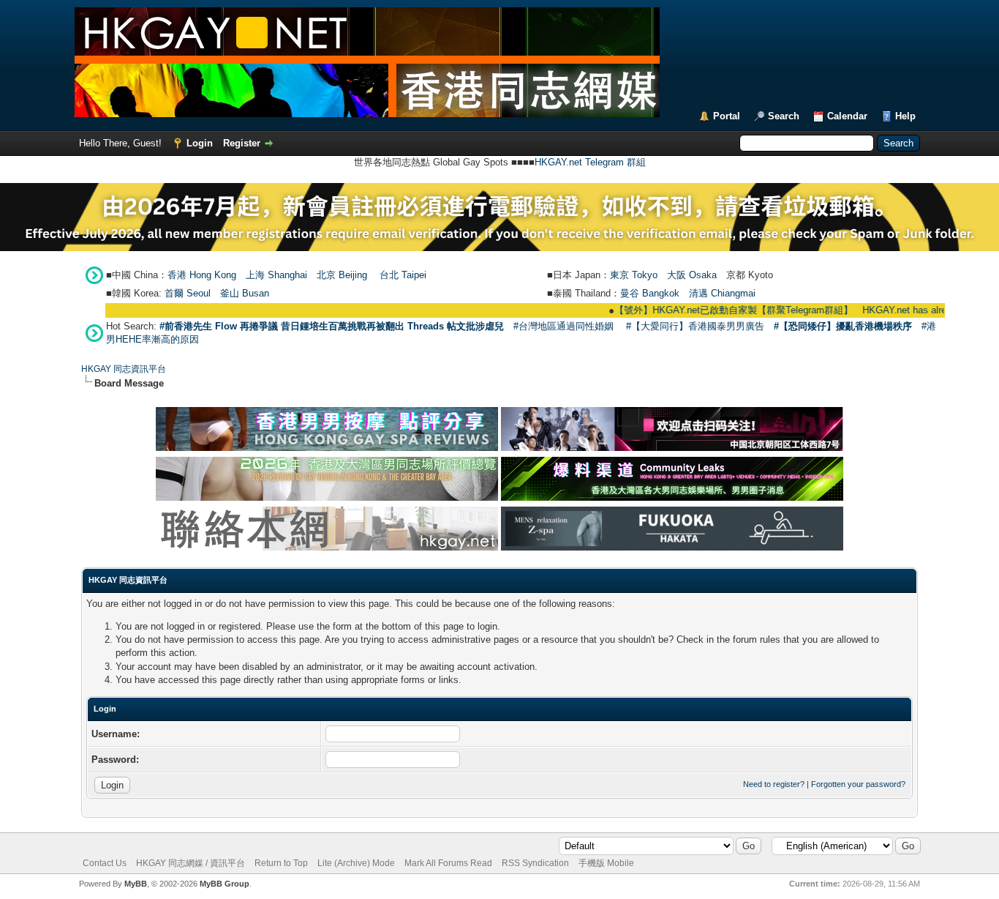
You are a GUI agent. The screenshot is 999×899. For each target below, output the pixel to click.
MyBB (135, 883)
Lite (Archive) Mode (356, 863)
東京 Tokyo (633, 274)
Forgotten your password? (858, 784)
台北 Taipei (403, 274)
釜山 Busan (244, 293)
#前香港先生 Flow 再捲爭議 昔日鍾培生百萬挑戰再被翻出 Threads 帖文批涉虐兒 (331, 326)
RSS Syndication (535, 863)
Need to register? (773, 784)
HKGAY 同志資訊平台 (123, 369)
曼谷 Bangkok (649, 293)
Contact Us (105, 863)
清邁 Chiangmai (722, 293)
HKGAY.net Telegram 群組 (590, 162)
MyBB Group (224, 883)
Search (783, 116)
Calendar (847, 116)
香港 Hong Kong (201, 274)
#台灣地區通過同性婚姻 (563, 326)
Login (199, 143)
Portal (726, 116)
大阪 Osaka (692, 274)
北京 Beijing (342, 274)
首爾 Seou (186, 293)
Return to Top (281, 863)
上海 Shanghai (276, 274)
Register (241, 143)
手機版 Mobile (606, 863)
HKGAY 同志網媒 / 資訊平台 (190, 863)
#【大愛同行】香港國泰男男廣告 (695, 326)
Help (905, 116)
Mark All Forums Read (448, 863)
